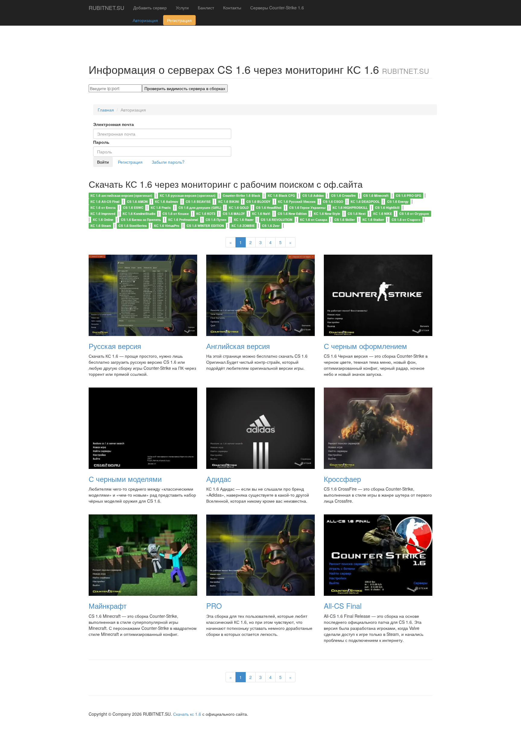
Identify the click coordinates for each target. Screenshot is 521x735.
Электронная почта (113, 124)
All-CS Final (343, 605)
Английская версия (238, 346)
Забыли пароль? (168, 162)
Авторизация (145, 20)
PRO (214, 605)
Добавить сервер (150, 8)
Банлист (206, 8)
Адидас (218, 478)
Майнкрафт (108, 605)
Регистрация (179, 20)
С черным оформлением (365, 346)
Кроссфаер (342, 478)
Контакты (232, 8)
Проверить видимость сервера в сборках (184, 88)
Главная (106, 110)
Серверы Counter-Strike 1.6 (277, 8)
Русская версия (115, 346)
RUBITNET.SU (106, 7)
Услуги (182, 8)
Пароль (101, 142)
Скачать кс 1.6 (187, 714)
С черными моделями (125, 478)
